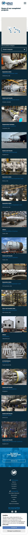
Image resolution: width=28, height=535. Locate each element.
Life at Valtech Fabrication (14, 493)
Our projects (14, 486)
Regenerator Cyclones (9, 126)
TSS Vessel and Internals (9, 152)
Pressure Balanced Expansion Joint (12, 178)
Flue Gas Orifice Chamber (10, 231)
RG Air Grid (5, 362)
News (14, 499)
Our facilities (14, 484)
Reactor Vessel (6, 415)
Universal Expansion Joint (10, 73)
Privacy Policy (14, 501)
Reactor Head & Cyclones (10, 257)
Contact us (14, 488)
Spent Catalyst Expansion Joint (11, 283)
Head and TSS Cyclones (9, 389)
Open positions (14, 495)
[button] (19, 32)
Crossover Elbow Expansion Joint (12, 205)
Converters (5, 336)
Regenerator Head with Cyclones (12, 441)
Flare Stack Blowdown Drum (10, 99)
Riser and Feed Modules (9, 310)
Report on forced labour (14, 503)
